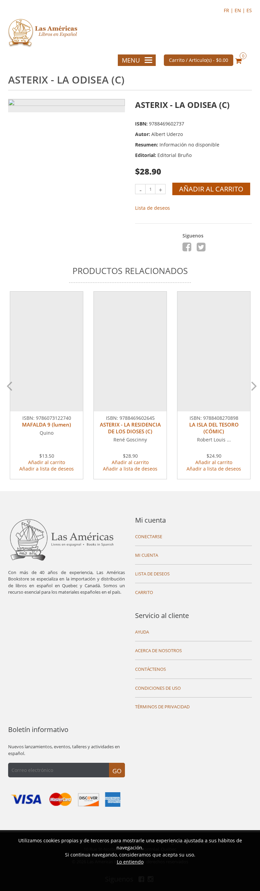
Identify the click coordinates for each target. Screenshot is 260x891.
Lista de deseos (152, 208)
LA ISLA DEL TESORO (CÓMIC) (214, 428)
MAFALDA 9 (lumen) (46, 424)
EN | (240, 10)
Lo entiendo (130, 862)
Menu (131, 60)
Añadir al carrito (211, 188)
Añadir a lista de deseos (46, 468)
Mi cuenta (150, 520)
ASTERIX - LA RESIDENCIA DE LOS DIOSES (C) (130, 428)
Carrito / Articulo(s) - (198, 60)
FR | (229, 10)
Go (117, 771)
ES (249, 10)
